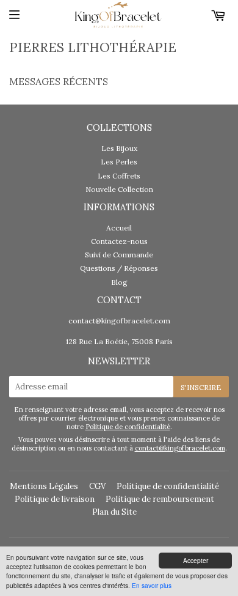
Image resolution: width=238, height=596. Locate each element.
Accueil (119, 227)
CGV (97, 486)
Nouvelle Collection (119, 189)
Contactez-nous (119, 241)
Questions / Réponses (119, 268)
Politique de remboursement (160, 499)
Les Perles (119, 161)
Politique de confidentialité (127, 426)
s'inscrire (201, 387)
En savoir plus (151, 585)
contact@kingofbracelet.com (119, 320)
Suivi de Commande (119, 254)
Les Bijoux (119, 148)
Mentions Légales (44, 486)
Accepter (195, 560)
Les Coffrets (119, 175)
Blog (119, 282)
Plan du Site (114, 512)
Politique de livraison (55, 499)
